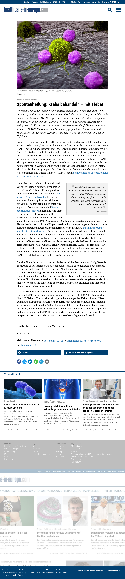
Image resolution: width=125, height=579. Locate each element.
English (27, 2)
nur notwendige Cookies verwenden (90, 571)
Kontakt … (26, 352)
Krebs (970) (96, 340)
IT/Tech (7, 456)
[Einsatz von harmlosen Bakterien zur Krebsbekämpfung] (23, 389)
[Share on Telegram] (41, 361)
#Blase (59, 430)
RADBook (65, 2)
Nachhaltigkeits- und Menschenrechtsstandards (91, 454)
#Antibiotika (51, 430)
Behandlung (9, 451)
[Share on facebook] (19, 361)
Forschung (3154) (53, 340)
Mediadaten (76, 2)
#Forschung (21, 430)
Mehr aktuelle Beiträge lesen (81, 352)
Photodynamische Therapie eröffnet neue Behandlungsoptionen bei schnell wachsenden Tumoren (101, 407)
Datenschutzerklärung (18, 572)
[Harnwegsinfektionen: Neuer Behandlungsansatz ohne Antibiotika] (62, 389)
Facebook (60, 446)
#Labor (117, 430)
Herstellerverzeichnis (41, 454)
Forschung (8, 459)
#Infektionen (30, 430)
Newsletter (96, 2)
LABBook (56, 2)
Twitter (59, 448)
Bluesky (59, 451)
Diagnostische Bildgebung (15, 446)
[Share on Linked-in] (30, 361)
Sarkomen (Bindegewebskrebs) (39, 195)
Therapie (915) (28, 345)
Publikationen (45, 2)
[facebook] (111, 2)
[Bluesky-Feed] (114, 2)
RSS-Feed (60, 456)
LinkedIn (59, 454)
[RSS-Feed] (117, 2)
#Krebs (38, 430)
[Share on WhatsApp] (36, 361)
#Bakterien (11, 430)
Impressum (76, 462)
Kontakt (105, 2)
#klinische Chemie (101, 430)
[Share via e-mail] (47, 361)
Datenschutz (76, 459)
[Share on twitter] (24, 361)
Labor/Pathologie (11, 448)
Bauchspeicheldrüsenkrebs (38, 209)
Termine (86, 2)
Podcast (35, 2)
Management (10, 454)
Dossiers (35, 446)
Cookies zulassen (114, 571)
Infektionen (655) (76, 340)
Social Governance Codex (82, 456)
